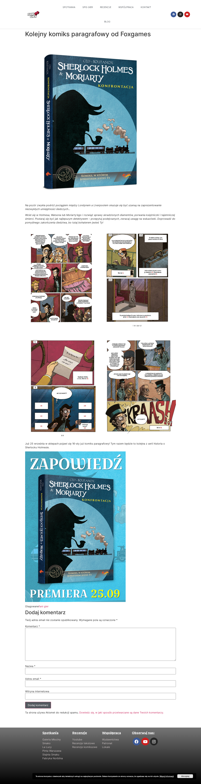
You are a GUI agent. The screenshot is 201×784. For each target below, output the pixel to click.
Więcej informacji (167, 776)
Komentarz (32, 626)
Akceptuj (185, 776)
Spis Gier (87, 7)
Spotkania (69, 7)
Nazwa (30, 666)
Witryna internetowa (37, 691)
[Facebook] (173, 14)
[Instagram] (180, 14)
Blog (107, 21)
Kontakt (146, 7)
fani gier (44, 606)
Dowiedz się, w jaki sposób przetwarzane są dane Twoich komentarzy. (121, 712)
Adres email (33, 679)
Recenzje (105, 7)
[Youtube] (187, 14)
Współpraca (125, 7)
